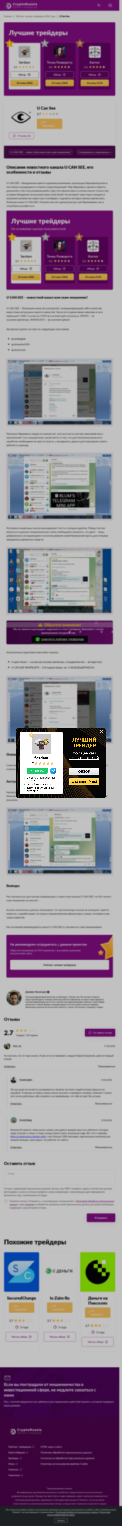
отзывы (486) (84, 782)
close (102, 731)
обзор (84, 771)
